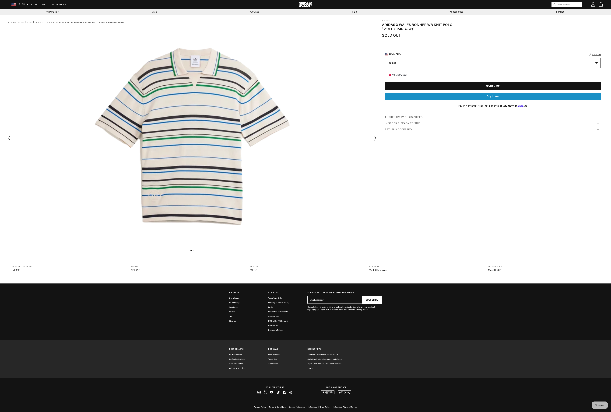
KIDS (354, 11)
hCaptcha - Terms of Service (345, 406)
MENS (154, 11)
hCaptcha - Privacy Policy (319, 406)
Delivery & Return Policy (278, 302)
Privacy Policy (260, 406)
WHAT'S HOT (52, 11)
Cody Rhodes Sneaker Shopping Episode (324, 359)
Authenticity (59, 4)
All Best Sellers (235, 354)
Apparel (39, 22)
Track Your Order (275, 298)
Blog (34, 4)
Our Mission (234, 298)
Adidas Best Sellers (237, 368)
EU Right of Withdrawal (278, 320)
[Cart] (600, 4)
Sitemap (232, 320)
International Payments (278, 311)
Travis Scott (273, 359)
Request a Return (275, 329)
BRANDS (560, 11)
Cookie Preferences (297, 406)
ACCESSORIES (456, 11)
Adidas (50, 22)
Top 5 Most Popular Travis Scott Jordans (324, 363)
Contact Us (273, 325)
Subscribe (372, 299)
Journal (232, 311)
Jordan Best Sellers (237, 359)
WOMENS (254, 11)
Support (273, 292)
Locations (233, 307)
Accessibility (273, 316)
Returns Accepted (398, 129)
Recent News (314, 349)
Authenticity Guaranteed (404, 117)
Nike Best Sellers (236, 363)
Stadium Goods (16, 22)
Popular (273, 349)
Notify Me (493, 86)
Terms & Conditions (277, 406)
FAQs (270, 307)
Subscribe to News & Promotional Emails (331, 292)
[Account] (593, 4)
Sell (44, 4)
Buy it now (493, 96)
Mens (29, 22)
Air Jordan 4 (273, 363)
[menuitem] (34, 4)
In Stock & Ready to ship (402, 123)
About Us (234, 292)
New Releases (274, 354)
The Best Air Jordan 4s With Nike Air (322, 354)
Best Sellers (236, 349)
